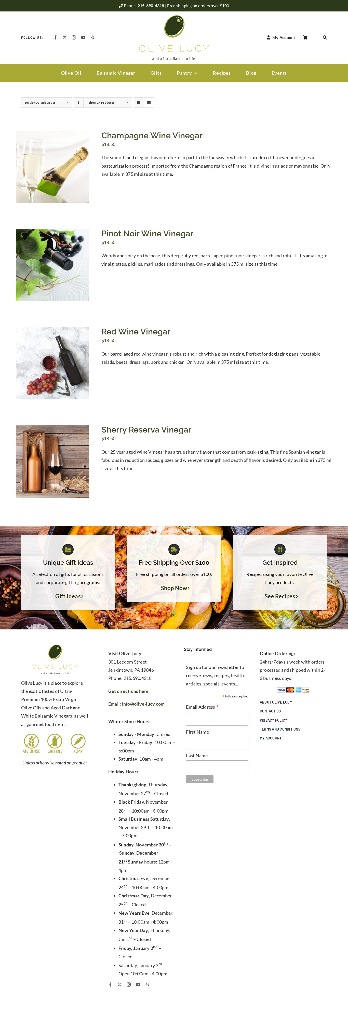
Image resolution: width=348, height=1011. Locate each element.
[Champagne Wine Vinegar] (52, 135)
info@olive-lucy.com (143, 704)
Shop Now (174, 588)
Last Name (197, 755)
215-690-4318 (151, 5)
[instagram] (74, 37)
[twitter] (65, 37)
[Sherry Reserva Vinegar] (52, 429)
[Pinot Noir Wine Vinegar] (52, 233)
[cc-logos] (293, 689)
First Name (197, 732)
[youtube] (83, 37)
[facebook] (55, 37)
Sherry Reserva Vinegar (146, 429)
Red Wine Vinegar (135, 331)
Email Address (202, 707)
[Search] (325, 37)
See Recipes (280, 596)
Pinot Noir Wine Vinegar (147, 233)
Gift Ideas (68, 596)
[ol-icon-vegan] (78, 735)
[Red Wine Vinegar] (52, 331)
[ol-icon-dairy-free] (54, 735)
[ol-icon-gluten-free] (31, 735)
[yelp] (92, 37)
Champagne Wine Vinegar (152, 135)
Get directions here (128, 691)
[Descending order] (79, 102)
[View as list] (149, 102)
